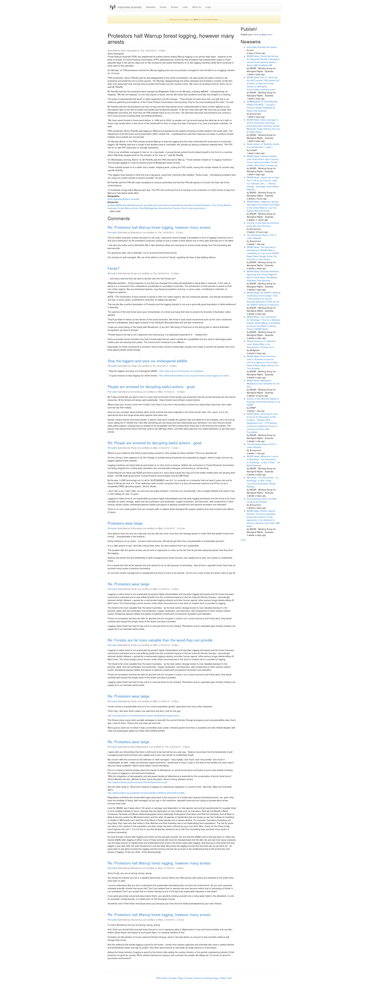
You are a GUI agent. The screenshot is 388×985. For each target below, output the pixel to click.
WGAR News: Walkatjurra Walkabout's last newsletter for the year (263, 383)
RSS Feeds (161, 978)
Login (208, 6)
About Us (196, 6)
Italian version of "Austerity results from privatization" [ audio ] (263, 145)
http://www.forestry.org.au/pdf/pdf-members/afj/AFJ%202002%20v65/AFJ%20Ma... (147, 792)
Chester (198, 205)
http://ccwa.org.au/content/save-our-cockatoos (181, 370)
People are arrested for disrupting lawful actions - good (151, 386)
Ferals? (113, 268)
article (256, 34)
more (243, 539)
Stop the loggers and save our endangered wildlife (147, 360)
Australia (117, 199)
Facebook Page (210, 978)
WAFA (119, 205)
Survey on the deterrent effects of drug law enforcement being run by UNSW (263, 401)
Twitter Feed (226, 978)
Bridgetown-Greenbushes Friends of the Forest (169, 208)
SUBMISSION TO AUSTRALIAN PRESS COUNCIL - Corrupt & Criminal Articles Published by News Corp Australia (262, 106)
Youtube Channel (193, 978)
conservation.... (200, 208)
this (196, 19)
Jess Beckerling (129, 205)
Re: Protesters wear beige (128, 583)
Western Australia (130, 199)
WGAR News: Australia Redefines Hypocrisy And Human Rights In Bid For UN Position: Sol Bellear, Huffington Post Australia (263, 276)
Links (185, 6)
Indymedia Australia (130, 7)
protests (111, 205)
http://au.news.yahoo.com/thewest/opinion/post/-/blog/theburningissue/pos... (144, 715)
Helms (191, 205)
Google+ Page (176, 978)
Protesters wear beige (125, 523)
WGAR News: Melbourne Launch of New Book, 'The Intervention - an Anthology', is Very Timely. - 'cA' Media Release (263, 461)
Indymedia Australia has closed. (262, 47)
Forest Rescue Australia (167, 205)
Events (163, 6)
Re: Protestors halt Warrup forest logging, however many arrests (159, 227)
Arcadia (183, 205)
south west (143, 205)
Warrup (152, 205)
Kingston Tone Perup (213, 205)
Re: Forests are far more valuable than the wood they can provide (160, 640)
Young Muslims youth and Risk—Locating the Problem (262, 500)
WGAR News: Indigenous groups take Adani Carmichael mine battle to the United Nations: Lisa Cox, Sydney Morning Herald (263, 206)
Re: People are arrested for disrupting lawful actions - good (154, 442)
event (269, 34)
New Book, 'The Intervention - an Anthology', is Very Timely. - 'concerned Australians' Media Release (262, 482)
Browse (174, 6)
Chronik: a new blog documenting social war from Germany (263, 224)
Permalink (112, 232)
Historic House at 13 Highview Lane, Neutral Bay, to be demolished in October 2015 (261, 344)
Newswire (150, 6)
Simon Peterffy (139, 208)
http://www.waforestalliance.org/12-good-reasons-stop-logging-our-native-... (195, 375)
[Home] (114, 6)
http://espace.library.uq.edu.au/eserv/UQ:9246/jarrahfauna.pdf (137, 782)
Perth (110, 199)
